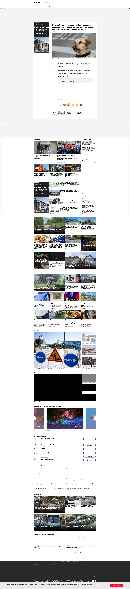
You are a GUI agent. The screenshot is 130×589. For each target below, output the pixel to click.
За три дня (84, 466)
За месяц (94, 466)
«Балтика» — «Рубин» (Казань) (47, 444)
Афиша (44, 6)
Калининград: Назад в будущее (47, 438)
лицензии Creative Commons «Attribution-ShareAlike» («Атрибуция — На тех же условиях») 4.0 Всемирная (81, 581)
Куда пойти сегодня (69, 566)
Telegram (83, 566)
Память (93, 6)
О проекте (68, 561)
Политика (35, 569)
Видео (99, 6)
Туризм (64, 6)
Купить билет (89, 438)
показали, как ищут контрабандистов (67, 81)
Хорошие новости (73, 6)
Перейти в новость (79, 401)
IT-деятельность (75, 561)
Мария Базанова (63, 31)
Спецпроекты (112, 6)
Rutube (82, 569)
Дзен (82, 570)
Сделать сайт (62, 561)
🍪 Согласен (116, 585)
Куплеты (87, 6)
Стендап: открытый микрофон (47, 459)
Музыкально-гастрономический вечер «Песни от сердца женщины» (55, 452)
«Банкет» (43, 448)
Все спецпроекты (53, 565)
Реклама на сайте (55, 561)
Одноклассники (84, 568)
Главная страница (69, 565)
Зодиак (81, 6)
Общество (35, 567)
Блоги (59, 6)
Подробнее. (31, 585)
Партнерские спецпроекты (55, 566)
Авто (34, 568)
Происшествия (52, 6)
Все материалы (37, 6)
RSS (82, 571)
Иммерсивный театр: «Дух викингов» (49, 455)
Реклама (105, 6)
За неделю (89, 466)
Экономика (36, 570)
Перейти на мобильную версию (39, 577)
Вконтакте (83, 565)
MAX (82, 567)
